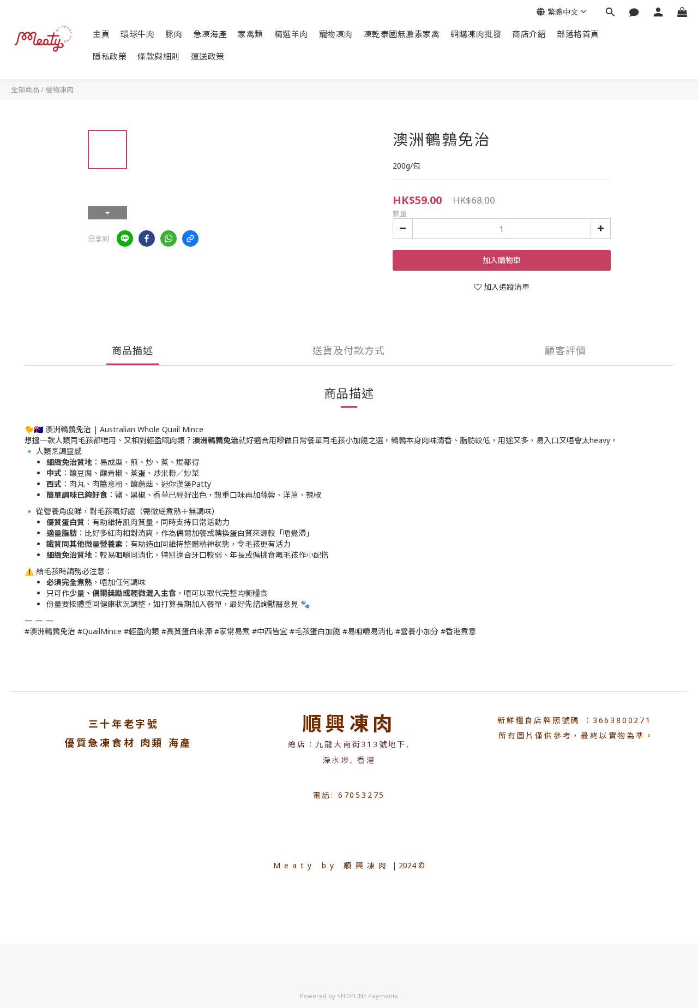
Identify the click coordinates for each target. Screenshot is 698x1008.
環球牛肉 (137, 33)
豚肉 (173, 33)
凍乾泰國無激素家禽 (402, 33)
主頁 (101, 33)
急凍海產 (210, 33)
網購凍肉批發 (475, 33)
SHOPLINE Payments (367, 996)
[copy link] (190, 238)
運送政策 (208, 56)
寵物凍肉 (336, 33)
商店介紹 (529, 33)
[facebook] (147, 238)
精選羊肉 (291, 33)
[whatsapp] (168, 238)
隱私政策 (110, 56)
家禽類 (250, 33)
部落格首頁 (578, 33)
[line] (125, 238)
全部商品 (25, 89)
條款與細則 (158, 56)
